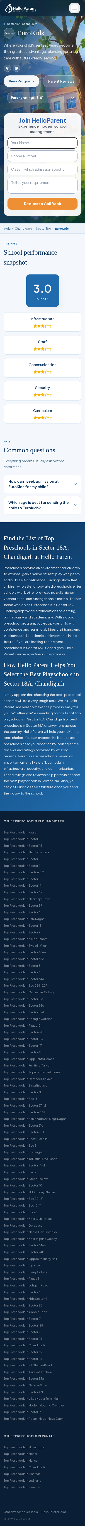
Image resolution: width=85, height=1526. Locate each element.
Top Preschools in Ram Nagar (24, 919)
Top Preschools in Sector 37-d (25, 1105)
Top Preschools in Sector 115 (23, 845)
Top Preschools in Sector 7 (22, 972)
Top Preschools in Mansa (21, 1460)
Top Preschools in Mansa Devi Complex (30, 1232)
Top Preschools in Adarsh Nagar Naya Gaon (33, 1418)
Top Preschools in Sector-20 (23, 1032)
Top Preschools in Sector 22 (23, 1332)
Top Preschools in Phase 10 (22, 1025)
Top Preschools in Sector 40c (24, 1052)
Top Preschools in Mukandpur (24, 1447)
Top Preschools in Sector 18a (23, 999)
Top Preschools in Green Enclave (26, 1179)
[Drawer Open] (74, 8)
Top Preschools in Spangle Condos (28, 1019)
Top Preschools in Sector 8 (22, 965)
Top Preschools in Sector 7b (23, 1092)
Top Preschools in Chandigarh (24, 1345)
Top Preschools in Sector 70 (23, 1185)
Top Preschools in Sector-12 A (24, 1132)
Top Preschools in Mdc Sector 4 (25, 1298)
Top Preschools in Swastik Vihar (25, 945)
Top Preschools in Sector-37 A (24, 1112)
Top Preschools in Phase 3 (21, 1278)
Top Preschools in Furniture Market (27, 1065)
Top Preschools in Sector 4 (22, 912)
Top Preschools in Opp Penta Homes (29, 1059)
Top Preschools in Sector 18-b (24, 1012)
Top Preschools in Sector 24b (24, 1252)
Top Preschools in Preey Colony (25, 1272)
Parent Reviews (61, 81)
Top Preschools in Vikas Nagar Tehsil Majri (32, 1398)
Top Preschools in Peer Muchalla (26, 1139)
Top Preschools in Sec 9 (20, 1172)
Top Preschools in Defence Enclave (28, 1079)
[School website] (16, 68)
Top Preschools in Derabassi (23, 1225)
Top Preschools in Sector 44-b (25, 1245)
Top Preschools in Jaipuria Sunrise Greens (32, 1072)
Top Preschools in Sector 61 (22, 1292)
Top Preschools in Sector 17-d (24, 1165)
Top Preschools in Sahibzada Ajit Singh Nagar (35, 1119)
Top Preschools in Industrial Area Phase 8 (31, 1159)
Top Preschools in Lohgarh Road (26, 1285)
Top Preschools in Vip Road (22, 1265)
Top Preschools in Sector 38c (24, 1005)
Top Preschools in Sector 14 (22, 885)
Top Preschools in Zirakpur (22, 1487)
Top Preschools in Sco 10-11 (22, 1205)
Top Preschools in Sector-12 (23, 839)
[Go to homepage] (20, 8)
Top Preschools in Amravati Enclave (28, 1372)
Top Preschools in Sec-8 (20, 1098)
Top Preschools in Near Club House (28, 1218)
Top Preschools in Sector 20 (23, 1305)
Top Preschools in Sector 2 (22, 865)
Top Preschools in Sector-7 (22, 1412)
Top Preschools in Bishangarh (24, 1152)
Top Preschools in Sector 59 (23, 905)
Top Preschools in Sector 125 (23, 1325)
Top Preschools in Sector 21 (22, 1318)
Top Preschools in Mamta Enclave (26, 852)
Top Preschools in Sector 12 (22, 879)
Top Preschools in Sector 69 (23, 1352)
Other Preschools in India (21, 1512)
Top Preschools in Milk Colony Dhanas (30, 1192)
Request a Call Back (42, 203)
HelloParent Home (54, 1512)
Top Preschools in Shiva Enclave (25, 1085)
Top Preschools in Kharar (20, 832)
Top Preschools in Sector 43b (24, 1392)
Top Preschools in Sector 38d (24, 959)
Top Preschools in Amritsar (22, 1474)
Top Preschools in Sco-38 (21, 1212)
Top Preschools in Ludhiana (22, 1480)
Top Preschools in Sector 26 (23, 1359)
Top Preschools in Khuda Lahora (26, 939)
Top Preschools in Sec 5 (20, 1145)
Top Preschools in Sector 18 (22, 925)
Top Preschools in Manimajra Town (27, 899)
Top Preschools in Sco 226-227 (25, 985)
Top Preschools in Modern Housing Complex (34, 1405)
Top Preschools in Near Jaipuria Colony (30, 1239)
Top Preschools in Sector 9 (22, 932)
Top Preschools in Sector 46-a (25, 952)
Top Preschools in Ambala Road (25, 1312)
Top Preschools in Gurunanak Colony (29, 992)
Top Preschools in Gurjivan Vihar (25, 1385)
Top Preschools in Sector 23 (23, 1338)
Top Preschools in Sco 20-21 (23, 1198)
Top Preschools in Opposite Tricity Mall (30, 1259)
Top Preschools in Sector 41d (23, 892)
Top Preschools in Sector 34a (24, 979)
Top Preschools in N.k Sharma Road (28, 1365)
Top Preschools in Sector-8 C (24, 872)
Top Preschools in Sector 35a (24, 1378)
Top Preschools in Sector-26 (23, 1039)
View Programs (21, 81)
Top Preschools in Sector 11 (22, 859)
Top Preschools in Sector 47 (23, 1045)
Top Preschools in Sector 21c (23, 1125)
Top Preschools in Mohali (21, 1454)
